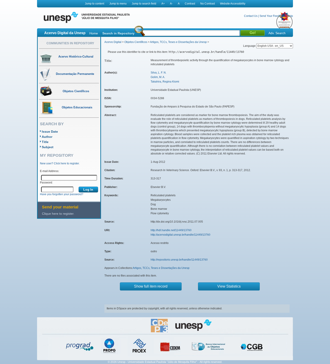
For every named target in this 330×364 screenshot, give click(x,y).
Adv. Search (277, 33)
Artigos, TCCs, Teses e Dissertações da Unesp (178, 42)
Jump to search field (144, 3)
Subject (47, 147)
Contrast (190, 3)
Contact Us (250, 16)
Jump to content (94, 3)
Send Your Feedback (272, 16)
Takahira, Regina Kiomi (165, 81)
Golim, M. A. (158, 77)
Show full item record (150, 286)
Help (290, 16)
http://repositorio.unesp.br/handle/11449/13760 (179, 259)
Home (93, 33)
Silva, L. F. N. (158, 72)
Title (45, 142)
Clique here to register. (58, 213)
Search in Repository (118, 33)
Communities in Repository (70, 43)
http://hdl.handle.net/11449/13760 (171, 230)
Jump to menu (118, 3)
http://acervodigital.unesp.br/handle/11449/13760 (180, 234)
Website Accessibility (232, 3)
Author (47, 136)
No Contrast (207, 3)
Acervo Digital (112, 42)
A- (171, 3)
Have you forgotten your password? (61, 194)
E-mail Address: (49, 171)
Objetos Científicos (135, 42)
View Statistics (229, 286)
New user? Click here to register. (59, 163)
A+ (163, 3)
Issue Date (50, 131)
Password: (46, 182)
